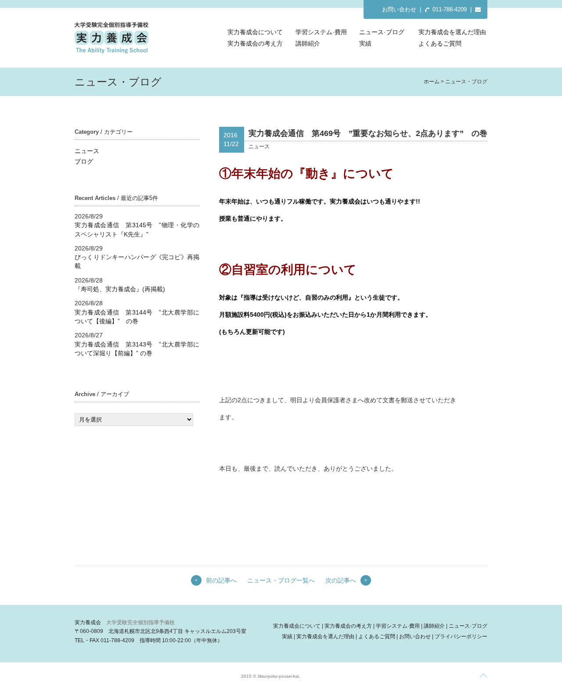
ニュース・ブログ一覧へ (281, 580)
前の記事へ (221, 580)
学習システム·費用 (321, 32)
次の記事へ (340, 580)
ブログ (84, 161)
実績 (365, 43)
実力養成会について (255, 32)
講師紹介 (307, 43)
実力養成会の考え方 (255, 43)
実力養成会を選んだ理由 (452, 32)
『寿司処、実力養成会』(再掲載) (120, 289)
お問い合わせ (399, 9)
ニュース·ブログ (381, 32)
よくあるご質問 (439, 43)
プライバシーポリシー (461, 636)
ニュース (87, 150)
